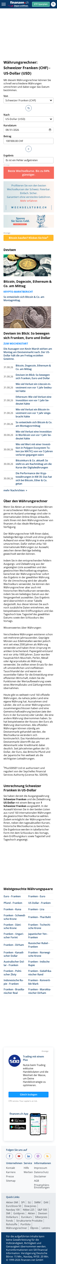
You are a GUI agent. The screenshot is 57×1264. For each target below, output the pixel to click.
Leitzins (46, 1228)
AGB (36, 1180)
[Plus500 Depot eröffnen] (18, 5)
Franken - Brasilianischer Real (14, 991)
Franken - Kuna (12, 909)
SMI (8, 1213)
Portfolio (26, 1224)
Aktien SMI (12, 1202)
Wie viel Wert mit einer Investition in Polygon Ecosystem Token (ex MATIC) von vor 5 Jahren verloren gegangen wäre (34, 449)
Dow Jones (30, 1206)
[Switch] (29, 108)
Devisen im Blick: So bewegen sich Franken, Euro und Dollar (26, 335)
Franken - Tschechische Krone (39, 926)
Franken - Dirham (14, 945)
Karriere (11, 1172)
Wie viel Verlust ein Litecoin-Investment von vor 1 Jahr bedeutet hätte (34, 387)
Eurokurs (26, 1217)
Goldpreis (19, 1213)
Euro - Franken (12, 896)
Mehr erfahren (28, 200)
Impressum (40, 1168)
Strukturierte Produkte (29, 1220)
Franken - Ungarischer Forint (14, 935)
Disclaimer (40, 1176)
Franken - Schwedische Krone (15, 917)
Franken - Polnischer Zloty (13, 972)
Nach (6, 114)
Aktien (31, 1213)
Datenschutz (41, 1172)
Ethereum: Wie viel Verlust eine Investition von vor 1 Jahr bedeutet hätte (33, 400)
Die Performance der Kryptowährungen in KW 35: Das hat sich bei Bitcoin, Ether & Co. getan (34, 478)
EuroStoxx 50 (13, 1206)
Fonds (9, 1220)
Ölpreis (34, 1228)
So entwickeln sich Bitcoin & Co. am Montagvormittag (34, 424)
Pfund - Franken (13, 903)
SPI (23, 1202)
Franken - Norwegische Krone (39, 954)
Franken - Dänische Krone (12, 926)
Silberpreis (41, 1217)
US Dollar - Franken (39, 903)
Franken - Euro (36, 896)
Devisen (9, 250)
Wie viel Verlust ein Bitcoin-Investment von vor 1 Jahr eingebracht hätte (33, 413)
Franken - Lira (36, 909)
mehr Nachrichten (14, 490)
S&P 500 (42, 1209)
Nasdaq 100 (13, 1209)
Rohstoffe (11, 1224)
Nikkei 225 (28, 1209)
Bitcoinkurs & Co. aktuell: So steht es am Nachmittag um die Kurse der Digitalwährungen (34, 464)
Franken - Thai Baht (39, 917)
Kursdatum (9, 125)
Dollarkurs (12, 1217)
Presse (10, 1176)
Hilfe (26, 1168)
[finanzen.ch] (19, 2)
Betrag (7, 136)
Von (5, 96)
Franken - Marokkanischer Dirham (39, 991)
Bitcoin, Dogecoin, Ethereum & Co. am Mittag (27, 283)
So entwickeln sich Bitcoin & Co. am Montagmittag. (23, 298)
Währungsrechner (16, 1228)
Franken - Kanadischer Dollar (14, 954)
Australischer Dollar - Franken (14, 963)
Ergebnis (8, 155)
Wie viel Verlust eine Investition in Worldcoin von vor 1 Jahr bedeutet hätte (34, 435)
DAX (46, 1202)
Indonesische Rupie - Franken (13, 982)
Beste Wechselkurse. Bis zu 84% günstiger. (29, 172)
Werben (28, 1172)
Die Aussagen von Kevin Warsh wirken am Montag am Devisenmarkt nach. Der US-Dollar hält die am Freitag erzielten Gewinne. (27, 354)
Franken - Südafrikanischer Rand (40, 972)
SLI (29, 1202)
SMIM (37, 1202)
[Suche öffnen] (53, 4)
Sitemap (11, 1180)
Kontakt (10, 1168)
